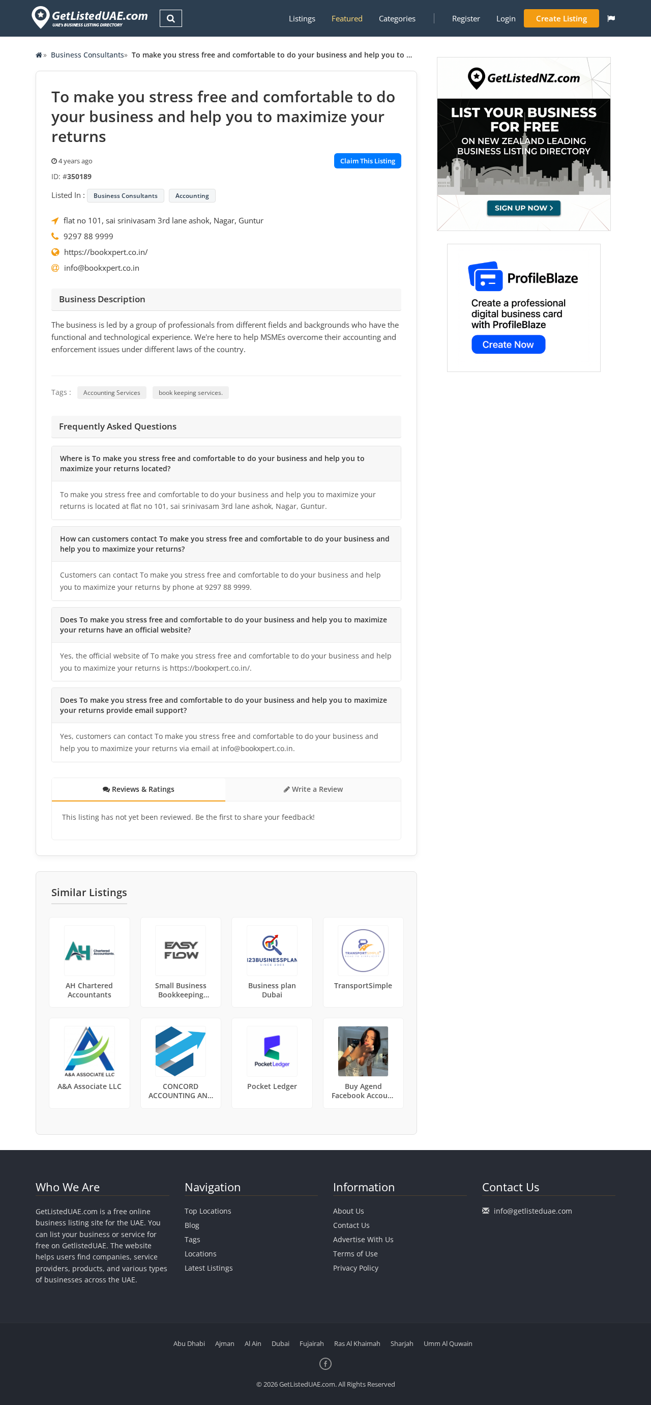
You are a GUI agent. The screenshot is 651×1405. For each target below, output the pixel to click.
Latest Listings (209, 1268)
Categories (397, 18)
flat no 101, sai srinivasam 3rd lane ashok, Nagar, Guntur (163, 220)
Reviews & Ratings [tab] (142, 789)
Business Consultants (87, 55)
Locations (201, 1253)
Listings (302, 18)
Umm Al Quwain (448, 1343)
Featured (347, 18)
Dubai (280, 1343)
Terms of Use (355, 1253)
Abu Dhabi (189, 1343)
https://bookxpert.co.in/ (106, 252)
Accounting (192, 195)
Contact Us (351, 1225)
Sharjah (402, 1343)
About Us (348, 1211)
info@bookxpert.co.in (101, 268)
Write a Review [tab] (316, 789)
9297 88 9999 (88, 236)
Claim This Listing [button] (367, 160)
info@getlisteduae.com (533, 1211)
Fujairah (312, 1343)
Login (506, 18)
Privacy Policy (355, 1268)
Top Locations (208, 1211)
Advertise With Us (363, 1239)
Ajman (224, 1343)
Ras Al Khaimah (357, 1343)
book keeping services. (191, 392)
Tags (192, 1239)
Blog (192, 1225)
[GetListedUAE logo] (89, 17)
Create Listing (561, 18)
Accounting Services (111, 392)
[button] (611, 18)
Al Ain (253, 1343)
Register (466, 18)
